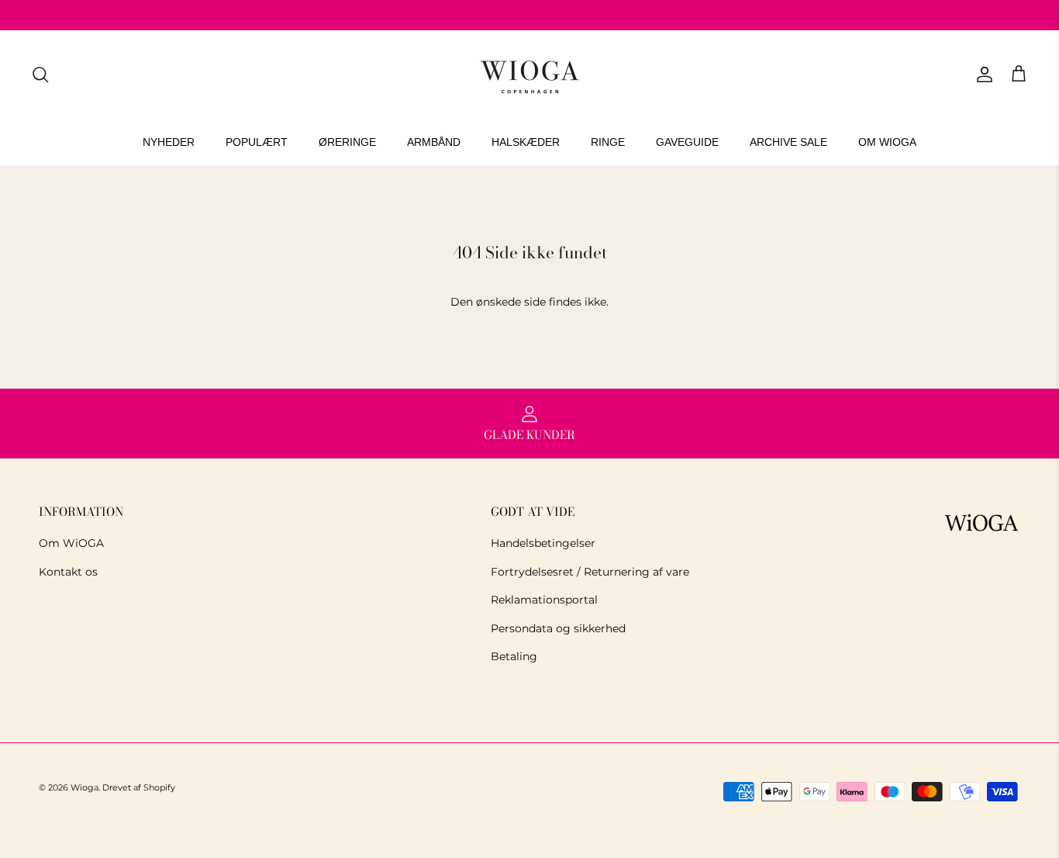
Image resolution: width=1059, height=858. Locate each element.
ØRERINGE (347, 142)
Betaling (514, 656)
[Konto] (981, 74)
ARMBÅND (434, 142)
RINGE (608, 142)
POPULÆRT (257, 142)
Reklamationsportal (544, 600)
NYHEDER (169, 142)
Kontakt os (68, 572)
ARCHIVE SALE (788, 142)
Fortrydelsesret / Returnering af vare (590, 572)
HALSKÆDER (526, 142)
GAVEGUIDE (687, 142)
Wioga (84, 787)
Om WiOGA (71, 543)
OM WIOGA (887, 142)
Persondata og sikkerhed (558, 628)
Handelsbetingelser (543, 543)
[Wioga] (529, 75)
